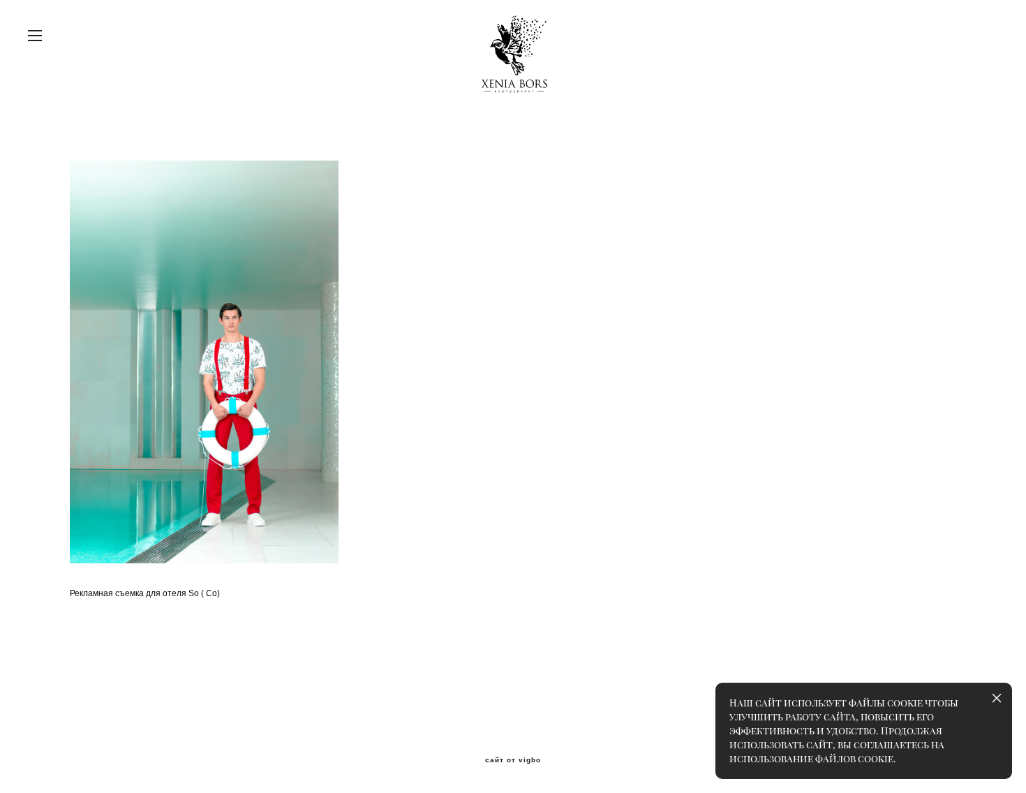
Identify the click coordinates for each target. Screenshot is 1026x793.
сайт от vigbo (513, 760)
